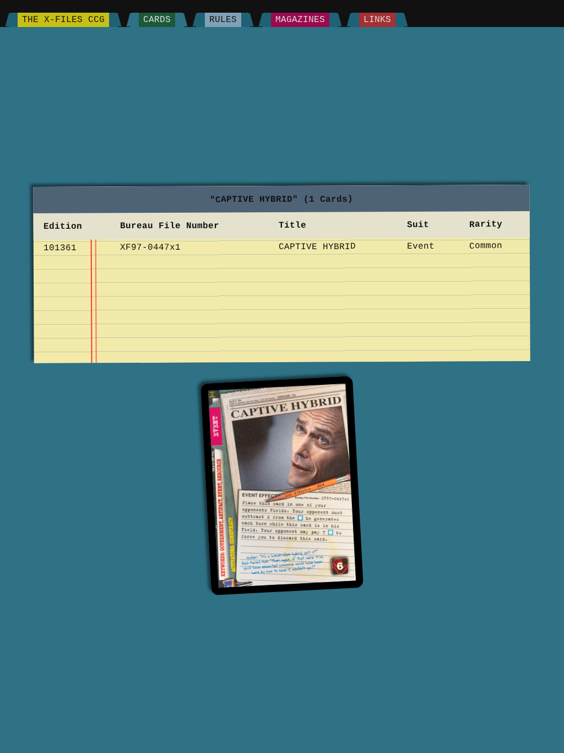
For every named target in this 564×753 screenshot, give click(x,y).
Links (377, 20)
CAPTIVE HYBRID (317, 246)
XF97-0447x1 (151, 247)
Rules (223, 20)
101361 (60, 247)
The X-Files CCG (63, 20)
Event (421, 246)
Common (485, 246)
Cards (157, 20)
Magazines (300, 20)
